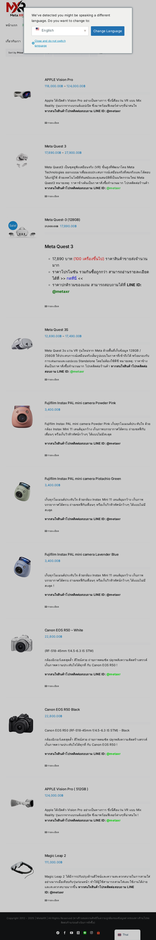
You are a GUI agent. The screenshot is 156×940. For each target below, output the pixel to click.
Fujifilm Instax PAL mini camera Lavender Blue (82, 554)
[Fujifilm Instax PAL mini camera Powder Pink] (22, 417)
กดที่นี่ (72, 278)
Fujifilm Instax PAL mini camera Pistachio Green (83, 479)
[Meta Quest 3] (22, 160)
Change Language (107, 31)
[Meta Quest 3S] (22, 344)
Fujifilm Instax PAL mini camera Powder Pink (80, 403)
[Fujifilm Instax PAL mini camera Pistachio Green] (22, 493)
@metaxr (114, 111)
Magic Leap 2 (55, 856)
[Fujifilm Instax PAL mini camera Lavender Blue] (22, 568)
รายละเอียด (53, 122)
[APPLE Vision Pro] (22, 94)
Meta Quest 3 (55, 146)
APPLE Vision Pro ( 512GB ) (66, 789)
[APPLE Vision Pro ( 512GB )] (22, 803)
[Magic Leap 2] (22, 870)
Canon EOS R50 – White (64, 630)
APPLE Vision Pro (59, 80)
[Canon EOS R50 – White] (22, 643)
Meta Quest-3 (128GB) (62, 220)
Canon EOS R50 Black (62, 709)
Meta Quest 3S (56, 330)
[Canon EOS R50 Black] (22, 723)
